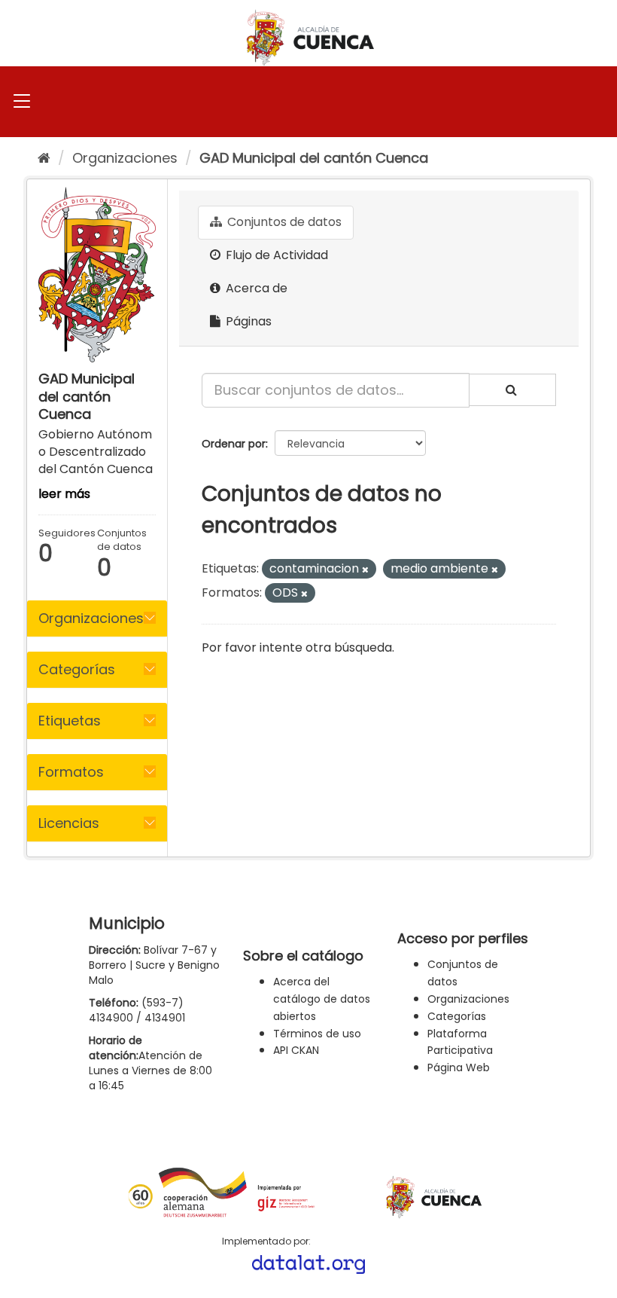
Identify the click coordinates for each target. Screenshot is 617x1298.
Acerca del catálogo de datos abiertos (321, 999)
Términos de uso (317, 1033)
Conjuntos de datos (283, 222)
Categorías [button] (76, 669)
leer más (64, 493)
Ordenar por (234, 443)
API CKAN (296, 1050)
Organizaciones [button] (91, 618)
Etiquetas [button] (69, 720)
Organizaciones (125, 157)
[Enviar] (512, 390)
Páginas (247, 321)
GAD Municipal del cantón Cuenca (313, 157)
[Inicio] (44, 157)
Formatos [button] (71, 771)
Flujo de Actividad (275, 255)
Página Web (458, 1067)
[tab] (97, 618)
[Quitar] (365, 569)
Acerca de (255, 288)
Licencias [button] (68, 823)
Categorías (456, 1016)
